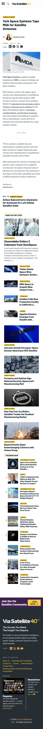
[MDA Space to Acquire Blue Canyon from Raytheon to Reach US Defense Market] (11, 284)
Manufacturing (9, 17)
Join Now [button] (33, 602)
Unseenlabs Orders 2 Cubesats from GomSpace (20, 242)
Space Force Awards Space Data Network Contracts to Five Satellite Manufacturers (28, 465)
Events (15, 663)
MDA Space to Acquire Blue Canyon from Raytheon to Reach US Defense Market (29, 287)
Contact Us (7, 663)
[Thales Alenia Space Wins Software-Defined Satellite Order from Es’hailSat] (11, 269)
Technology (23, 296)
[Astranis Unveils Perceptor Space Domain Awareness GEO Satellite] (21, 334)
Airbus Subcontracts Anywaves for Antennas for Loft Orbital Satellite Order (20, 202)
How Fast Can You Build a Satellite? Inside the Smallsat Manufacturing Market (19, 414)
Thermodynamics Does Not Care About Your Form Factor (29, 508)
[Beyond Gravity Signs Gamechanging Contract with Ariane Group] (21, 431)
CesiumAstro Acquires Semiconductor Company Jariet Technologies (29, 580)
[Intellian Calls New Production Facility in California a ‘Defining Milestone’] (11, 299)
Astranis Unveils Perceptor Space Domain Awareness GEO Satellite (21, 349)
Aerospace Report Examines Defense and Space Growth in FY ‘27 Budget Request (29, 494)
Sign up (30, 694)
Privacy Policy (8, 666)
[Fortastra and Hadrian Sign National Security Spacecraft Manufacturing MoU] (21, 364)
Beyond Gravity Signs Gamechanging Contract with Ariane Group (19, 447)
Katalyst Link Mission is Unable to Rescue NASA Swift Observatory (28, 537)
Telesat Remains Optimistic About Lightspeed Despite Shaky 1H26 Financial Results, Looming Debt (29, 523)
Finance (22, 311)
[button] (3, 3)
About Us (6, 661)
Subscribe (6, 708)
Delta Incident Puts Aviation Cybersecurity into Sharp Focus (29, 551)
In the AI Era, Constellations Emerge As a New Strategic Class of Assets (29, 566)
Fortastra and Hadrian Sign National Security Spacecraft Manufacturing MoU (19, 381)
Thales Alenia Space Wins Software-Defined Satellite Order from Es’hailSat (28, 272)
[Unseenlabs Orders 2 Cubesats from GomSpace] (21, 227)
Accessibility (7, 671)
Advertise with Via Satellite (22, 661)
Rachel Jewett (19, 37)
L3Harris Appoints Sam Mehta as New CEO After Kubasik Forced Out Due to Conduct (29, 480)
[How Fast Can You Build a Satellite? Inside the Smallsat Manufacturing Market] (21, 398)
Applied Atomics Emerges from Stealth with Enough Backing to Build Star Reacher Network (29, 317)
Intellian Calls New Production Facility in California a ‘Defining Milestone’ (29, 302)
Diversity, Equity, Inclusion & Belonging (17, 669)
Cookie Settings (27, 663)
